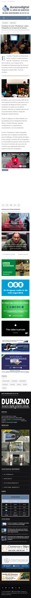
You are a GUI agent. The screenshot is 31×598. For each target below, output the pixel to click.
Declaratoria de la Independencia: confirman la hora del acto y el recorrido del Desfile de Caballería (18, 538)
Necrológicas (23, 381)
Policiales (12, 384)
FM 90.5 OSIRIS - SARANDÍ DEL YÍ (11, 487)
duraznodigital (6, 32)
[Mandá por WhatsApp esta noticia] (3, 205)
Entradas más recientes (9, 254)
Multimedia (13, 23)
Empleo (25, 384)
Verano (4, 388)
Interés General (6, 381)
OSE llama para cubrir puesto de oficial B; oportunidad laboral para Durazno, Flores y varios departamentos (17, 531)
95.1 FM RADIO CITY (8, 474)
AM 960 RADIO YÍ (8, 478)
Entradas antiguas (22, 254)
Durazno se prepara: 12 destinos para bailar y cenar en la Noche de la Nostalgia (18, 523)
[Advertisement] (15, 186)
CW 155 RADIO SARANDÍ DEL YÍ (11, 483)
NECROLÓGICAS (11, 1)
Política (19, 384)
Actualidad (5, 23)
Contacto (4, 1)
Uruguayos (5, 384)
